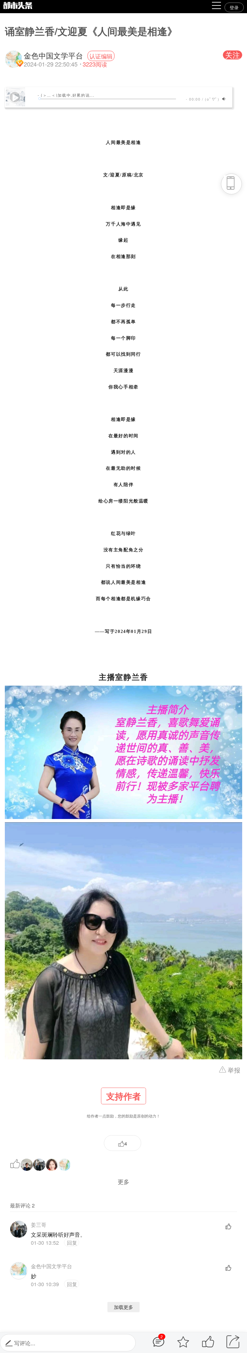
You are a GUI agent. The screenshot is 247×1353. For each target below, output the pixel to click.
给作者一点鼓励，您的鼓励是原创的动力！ (123, 1104)
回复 (71, 1242)
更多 (123, 1181)
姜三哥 (38, 1224)
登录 (234, 7)
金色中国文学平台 (51, 1266)
